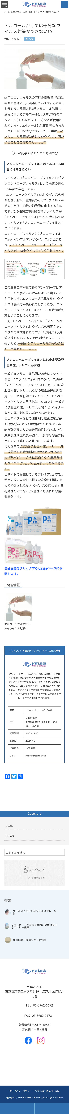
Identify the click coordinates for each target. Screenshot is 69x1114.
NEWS (10, 836)
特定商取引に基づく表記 (47, 1090)
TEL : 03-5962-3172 (39, 1005)
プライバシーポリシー (20, 1090)
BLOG (29, 39)
